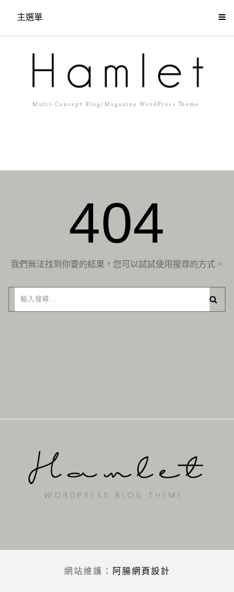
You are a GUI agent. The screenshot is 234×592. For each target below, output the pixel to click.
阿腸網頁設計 (141, 571)
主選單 (30, 17)
